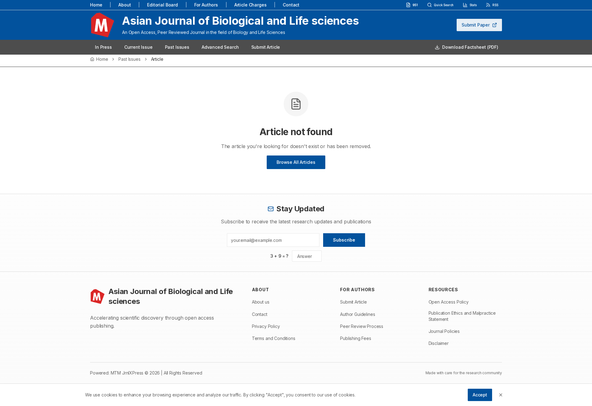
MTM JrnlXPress (127, 372)
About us (260, 301)
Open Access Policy (449, 301)
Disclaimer (439, 343)
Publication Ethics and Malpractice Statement (462, 316)
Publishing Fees (355, 338)
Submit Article (265, 47)
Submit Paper (476, 24)
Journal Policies (444, 331)
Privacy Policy (266, 326)
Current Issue (138, 47)
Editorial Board (162, 4)
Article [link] (157, 59)
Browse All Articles (296, 162)
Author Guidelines (357, 314)
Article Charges (250, 4)
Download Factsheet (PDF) (470, 47)
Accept (480, 394)
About (124, 4)
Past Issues (177, 47)
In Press (103, 47)
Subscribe (344, 239)
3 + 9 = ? (279, 256)
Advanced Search (220, 47)
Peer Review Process (361, 326)
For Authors (206, 4)
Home (96, 4)
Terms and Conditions (273, 338)
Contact (291, 4)
